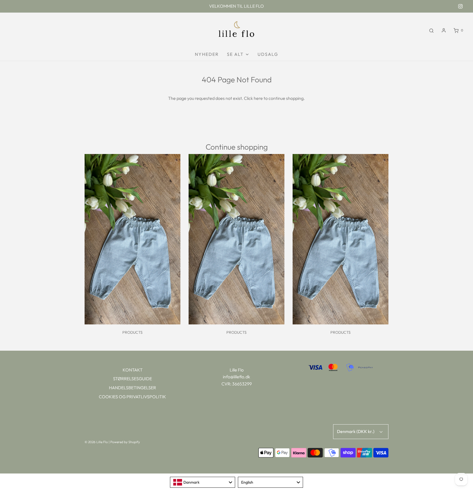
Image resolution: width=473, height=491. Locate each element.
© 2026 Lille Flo (96, 442)
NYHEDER (207, 54)
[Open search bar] (431, 30)
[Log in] (443, 30)
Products (132, 332)
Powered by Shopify (125, 442)
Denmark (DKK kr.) (356, 431)
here (258, 98)
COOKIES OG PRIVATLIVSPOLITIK (132, 396)
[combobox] (202, 482)
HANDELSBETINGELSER (132, 387)
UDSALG (268, 54)
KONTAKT (133, 370)
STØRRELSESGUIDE (132, 378)
